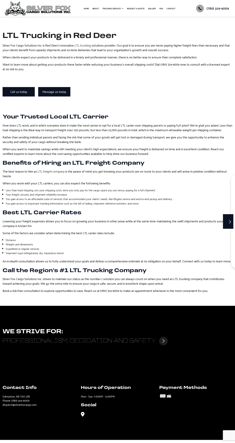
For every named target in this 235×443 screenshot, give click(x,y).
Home (86, 8)
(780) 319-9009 (217, 8)
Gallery (152, 8)
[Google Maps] (82, 414)
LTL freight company (51, 171)
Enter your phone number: (162, 207)
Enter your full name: (159, 195)
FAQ (161, 8)
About (95, 8)
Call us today (18, 91)
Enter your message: (159, 231)
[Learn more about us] (163, 341)
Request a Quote (136, 8)
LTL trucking (82, 45)
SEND (218, 255)
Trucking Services (111, 8)
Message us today (54, 91)
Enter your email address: (161, 219)
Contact (171, 8)
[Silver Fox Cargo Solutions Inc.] (37, 7)
